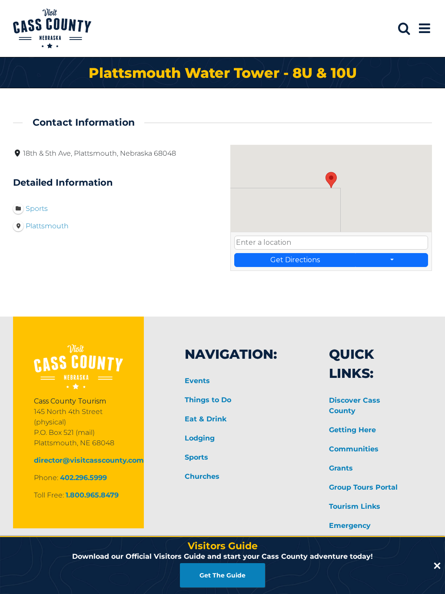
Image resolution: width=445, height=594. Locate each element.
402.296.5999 (83, 478)
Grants (341, 468)
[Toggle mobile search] (404, 28)
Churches (202, 476)
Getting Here (352, 430)
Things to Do (208, 400)
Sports (196, 457)
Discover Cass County (354, 405)
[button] (331, 180)
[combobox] (331, 243)
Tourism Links (354, 506)
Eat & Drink (205, 419)
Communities (354, 449)
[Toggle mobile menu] (425, 28)
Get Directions (295, 260)
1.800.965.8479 (92, 495)
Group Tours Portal (363, 487)
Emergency (350, 525)
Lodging (200, 438)
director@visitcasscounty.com (89, 460)
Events (197, 381)
